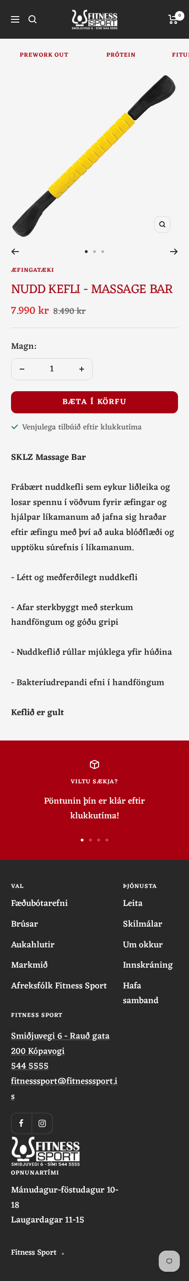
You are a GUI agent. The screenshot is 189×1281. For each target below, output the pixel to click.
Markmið (29, 965)
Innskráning (148, 965)
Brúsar (24, 924)
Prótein (121, 55)
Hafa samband (141, 994)
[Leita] (32, 19)
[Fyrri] (15, 251)
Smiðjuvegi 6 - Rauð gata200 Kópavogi (60, 1043)
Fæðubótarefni (39, 903)
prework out (44, 55)
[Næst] (174, 251)
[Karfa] (173, 19)
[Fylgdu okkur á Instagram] (42, 1123)
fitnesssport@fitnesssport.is (64, 1089)
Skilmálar (142, 924)
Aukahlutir (33, 945)
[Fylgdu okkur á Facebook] (21, 1123)
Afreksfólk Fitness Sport (59, 986)
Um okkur (143, 945)
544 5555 (30, 1066)
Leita (133, 903)
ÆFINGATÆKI (32, 270)
